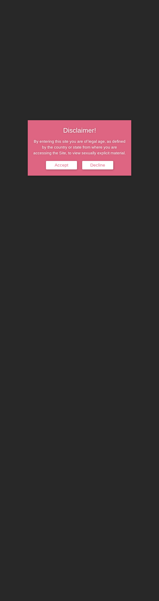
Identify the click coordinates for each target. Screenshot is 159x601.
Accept (61, 165)
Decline (97, 165)
